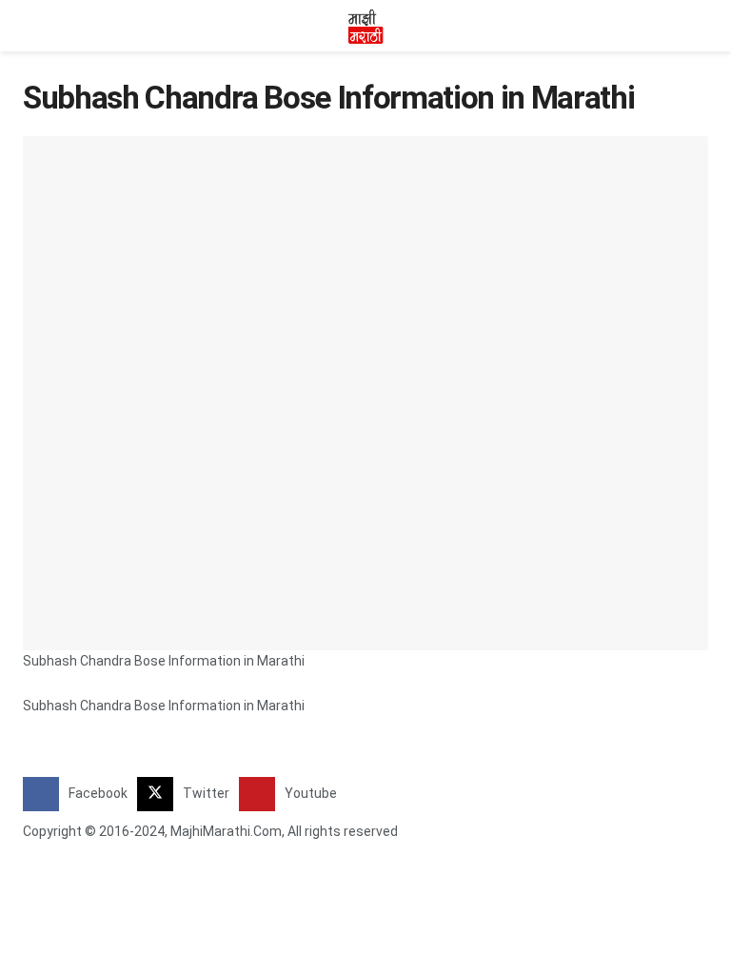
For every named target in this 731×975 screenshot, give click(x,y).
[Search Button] (700, 25)
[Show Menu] (31, 25)
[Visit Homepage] (365, 26)
